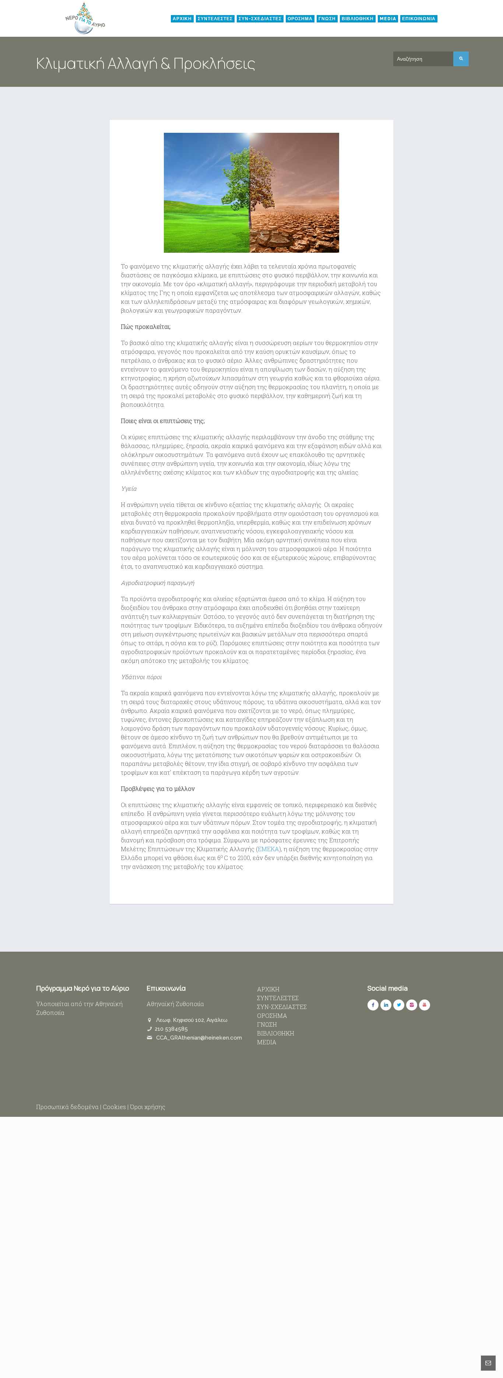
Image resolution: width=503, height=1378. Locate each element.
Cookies (114, 1107)
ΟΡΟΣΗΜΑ (300, 18)
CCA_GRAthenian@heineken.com (199, 1037)
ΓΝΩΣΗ (327, 18)
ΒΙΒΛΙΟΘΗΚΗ (358, 18)
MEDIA (388, 18)
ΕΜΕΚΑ (268, 849)
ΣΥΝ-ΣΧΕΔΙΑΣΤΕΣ (260, 18)
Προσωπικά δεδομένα (67, 1107)
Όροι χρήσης (147, 1107)
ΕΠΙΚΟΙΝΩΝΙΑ (419, 18)
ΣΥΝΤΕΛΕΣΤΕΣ (215, 18)
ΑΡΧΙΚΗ (182, 18)
